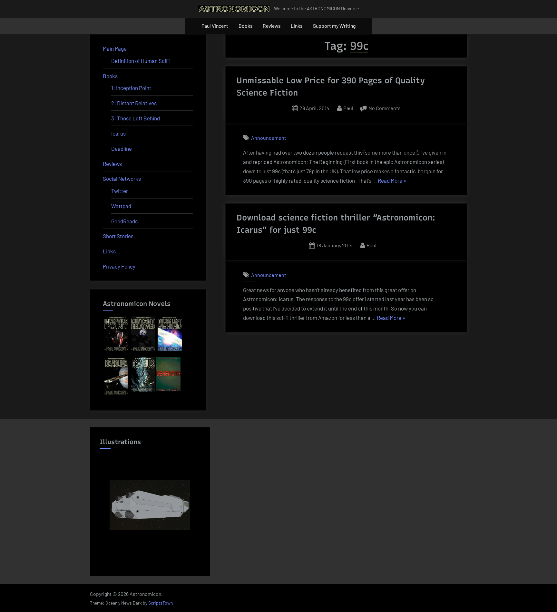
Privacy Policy (119, 266)
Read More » (392, 181)
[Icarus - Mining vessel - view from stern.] (150, 505)
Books (246, 26)
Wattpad (121, 206)
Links (297, 26)
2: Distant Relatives (134, 103)
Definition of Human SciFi (141, 60)
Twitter (119, 191)
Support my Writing (334, 26)
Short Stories (118, 236)
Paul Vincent (214, 26)
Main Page (115, 48)
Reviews (272, 26)
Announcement (268, 138)
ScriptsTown (160, 603)
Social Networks (122, 178)
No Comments (384, 109)
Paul (348, 108)
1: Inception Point (131, 88)
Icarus (118, 133)
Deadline (121, 148)
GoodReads (124, 221)
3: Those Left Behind (135, 118)
